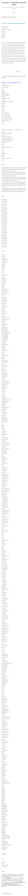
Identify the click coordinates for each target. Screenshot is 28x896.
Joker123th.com (17, 44)
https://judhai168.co (5, 93)
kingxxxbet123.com (5, 443)
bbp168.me (4, 320)
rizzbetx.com (4, 595)
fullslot (3, 148)
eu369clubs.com (5, 376)
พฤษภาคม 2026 (4, 204)
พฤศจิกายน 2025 (5, 213)
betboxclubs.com (5, 324)
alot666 (3, 308)
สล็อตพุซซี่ (3, 803)
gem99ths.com (4, 398)
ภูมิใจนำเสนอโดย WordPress (7, 893)
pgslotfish (3, 557)
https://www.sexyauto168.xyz (7, 101)
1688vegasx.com (5, 262)
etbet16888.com (5, 372)
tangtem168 (4, 671)
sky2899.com (4, 639)
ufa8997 (3, 691)
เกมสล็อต (3, 828)
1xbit (3, 273)
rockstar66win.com (5, 598)
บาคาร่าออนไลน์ (20, 50)
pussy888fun (4, 581)
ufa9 (2, 693)
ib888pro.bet (4, 417)
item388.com (4, 421)
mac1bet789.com (5, 477)
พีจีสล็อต (3, 772)
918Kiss (11, 42)
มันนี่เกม (3, 776)
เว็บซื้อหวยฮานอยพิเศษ (6, 836)
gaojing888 (4, 396)
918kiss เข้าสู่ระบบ (5, 290)
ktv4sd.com (4, 447)
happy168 (3, 406)
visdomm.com (4, 721)
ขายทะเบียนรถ (4, 746)
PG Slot (10, 45)
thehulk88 (3, 677)
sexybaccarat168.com (13, 48)
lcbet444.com (4, 450)
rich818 (3, 590)
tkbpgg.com (4, 683)
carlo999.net (4, 349)
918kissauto (4, 292)
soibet (3, 652)
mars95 (3, 486)
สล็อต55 (3, 787)
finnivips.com (4, 385)
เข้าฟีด (3, 863)
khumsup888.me (5, 437)
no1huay (21, 44)
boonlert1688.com (5, 344)
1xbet (3, 270)
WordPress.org (4, 866)
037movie (3, 254)
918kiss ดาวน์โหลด (5, 289)
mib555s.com (4, 494)
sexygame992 (4, 627)
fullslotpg (3, 391)
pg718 (3, 532)
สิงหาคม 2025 (4, 218)
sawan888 (3, 612)
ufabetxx (3, 696)
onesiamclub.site (5, 521)
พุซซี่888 (3, 773)
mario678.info (4, 485)
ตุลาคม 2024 (4, 234)
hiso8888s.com (4, 412)
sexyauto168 (4, 623)
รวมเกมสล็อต (4, 780)
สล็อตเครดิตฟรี (4, 806)
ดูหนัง (3, 152)
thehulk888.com (5, 679)
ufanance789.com (5, 705)
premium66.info (5, 565)
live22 (3, 150)
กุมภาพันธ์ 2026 (4, 208)
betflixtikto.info (5, 327)
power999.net (4, 563)
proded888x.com (5, 568)
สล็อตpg (3, 800)
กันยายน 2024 (4, 235)
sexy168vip (4, 622)
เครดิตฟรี (3, 830)
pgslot (3, 122)
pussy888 (3, 100)
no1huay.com (4, 45)
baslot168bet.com (5, 319)
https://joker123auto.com (7, 136)
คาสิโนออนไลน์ (10, 50)
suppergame (4, 668)
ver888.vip (4, 720)
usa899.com (4, 713)
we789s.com (4, 726)
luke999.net (4, 470)
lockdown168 (4, 459)
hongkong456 (4, 414)
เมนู (14, 12)
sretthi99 (3, 658)
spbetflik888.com (5, 653)
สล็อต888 (3, 96)
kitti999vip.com (4, 445)
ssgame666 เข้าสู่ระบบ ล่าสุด (7, 663)
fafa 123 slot (4, 377)
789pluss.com (4, 281)
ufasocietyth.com (5, 709)
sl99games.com (4, 641)
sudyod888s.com (5, 664)
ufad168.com (4, 698)
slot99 (3, 88)
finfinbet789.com (5, 384)
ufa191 (3, 688)
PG (7, 45)
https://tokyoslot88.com (6, 117)
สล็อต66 (3, 789)
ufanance (3, 704)
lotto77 (3, 466)
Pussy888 (23, 47)
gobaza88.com (4, 402)
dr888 (3, 368)
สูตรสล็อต (3, 817)
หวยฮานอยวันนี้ (4, 825)
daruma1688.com (5, 361)
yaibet (3, 739)
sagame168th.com (5, 48)
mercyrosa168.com (5, 491)
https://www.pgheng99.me (7, 147)
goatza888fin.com (5, 401)
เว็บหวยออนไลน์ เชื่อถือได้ (6, 844)
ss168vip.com (4, 660)
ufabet (3, 694)
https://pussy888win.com (6, 141)
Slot (18, 48)
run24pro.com (4, 604)
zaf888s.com (4, 743)
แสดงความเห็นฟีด (5, 865)
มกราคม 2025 (4, 229)
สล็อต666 (3, 791)
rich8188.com (4, 592)
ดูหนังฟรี (3, 155)
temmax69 (4, 674)
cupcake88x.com (5, 360)
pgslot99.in (23, 45)
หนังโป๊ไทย (4, 106)
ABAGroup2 (17, 42)
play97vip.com (4, 560)
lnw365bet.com (4, 458)
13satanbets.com (5, 259)
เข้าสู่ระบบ (3, 862)
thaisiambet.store (5, 675)
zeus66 (3, 745)
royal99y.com (4, 601)
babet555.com (4, 313)
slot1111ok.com (5, 645)
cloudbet (3, 357)
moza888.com (4, 502)
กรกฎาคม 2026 (4, 200)
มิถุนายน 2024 (4, 240)
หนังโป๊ (3, 821)
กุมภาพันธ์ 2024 (4, 246)
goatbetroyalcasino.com (6, 399)
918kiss (3, 131)
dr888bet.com (4, 369)
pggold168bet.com (5, 540)
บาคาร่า (15, 50)
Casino (24, 42)
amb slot (3, 309)
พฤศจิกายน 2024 (5, 232)
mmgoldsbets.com (5, 497)
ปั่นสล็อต (3, 767)
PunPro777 (13, 47)
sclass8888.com (4, 619)
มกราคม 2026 (4, 210)
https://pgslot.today (5, 98)
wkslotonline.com (5, 732)
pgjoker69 (3, 544)
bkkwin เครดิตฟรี (5, 335)
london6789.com (5, 462)
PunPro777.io (18, 47)
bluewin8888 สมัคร (5, 875)
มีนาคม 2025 (4, 226)
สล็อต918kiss (4, 795)
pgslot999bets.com (5, 556)
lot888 (3, 464)
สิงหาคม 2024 (4, 237)
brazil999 (3, 346)
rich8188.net (4, 593)
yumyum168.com (5, 742)
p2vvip (3, 524)
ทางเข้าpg (3, 759)
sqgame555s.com (5, 656)
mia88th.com (4, 492)
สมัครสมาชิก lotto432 (6, 783)
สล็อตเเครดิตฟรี (4, 811)
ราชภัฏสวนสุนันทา (5, 781)
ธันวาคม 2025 (4, 212)
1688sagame (4, 260)
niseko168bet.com (5, 511)
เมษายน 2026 (4, 205)
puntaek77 (4, 578)
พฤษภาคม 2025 (4, 223)
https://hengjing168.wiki (6, 85)
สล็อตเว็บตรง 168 (5, 810)
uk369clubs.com (5, 712)
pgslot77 (3, 549)
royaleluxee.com (5, 603)
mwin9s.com (4, 505)
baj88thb (3, 316)
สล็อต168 (3, 786)
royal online (4, 600)
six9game (3, 634)
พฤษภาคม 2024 (4, 242)
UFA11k (3, 686)
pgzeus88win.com (5, 559)
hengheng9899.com (5, 407)
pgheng (3, 541)
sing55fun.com (4, 633)
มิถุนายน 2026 (4, 202)
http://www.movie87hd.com (7, 137)
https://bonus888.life (6, 95)
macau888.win (4, 480)
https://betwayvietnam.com (7, 118)
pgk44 (3, 546)
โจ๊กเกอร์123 (4, 84)
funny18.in (4, 44)
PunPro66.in (8, 47)
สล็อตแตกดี (4, 813)
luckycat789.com (5, 467)
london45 (3, 461)
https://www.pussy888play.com (8, 139)
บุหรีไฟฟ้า (3, 765)
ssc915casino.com (5, 661)
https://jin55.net (5, 87)
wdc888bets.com (5, 724)
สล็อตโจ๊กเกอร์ (4, 814)
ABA (13, 42)
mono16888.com (5, 499)
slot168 (3, 647)
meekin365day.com (5, 488)
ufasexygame (4, 707)
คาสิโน (5, 50)
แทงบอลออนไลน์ (5, 847)
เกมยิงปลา (15, 51)
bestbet (3, 322)
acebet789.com (4, 300)
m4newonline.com (5, 473)
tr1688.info (4, 685)
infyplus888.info (5, 420)
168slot (3, 264)
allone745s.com (5, 306)
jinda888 (3, 428)
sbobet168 (4, 614)
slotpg (3, 104)
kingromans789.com (5, 442)
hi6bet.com (4, 410)
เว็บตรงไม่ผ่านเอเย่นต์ (5, 838)
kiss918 (3, 111)
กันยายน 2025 (4, 216)
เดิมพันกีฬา (4, 832)
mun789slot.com (5, 503)
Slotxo (3, 50)
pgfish (3, 538)
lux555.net (4, 472)
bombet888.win (5, 339)
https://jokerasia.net (5, 120)
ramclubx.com (4, 585)
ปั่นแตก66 (3, 769)
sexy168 (3, 620)
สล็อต (6, 51)
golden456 (4, 404)
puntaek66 (4, 576)
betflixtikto (4, 325)
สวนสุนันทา (4, 816)
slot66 (3, 90)
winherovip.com (5, 731)
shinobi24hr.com (5, 631)
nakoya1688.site (5, 507)
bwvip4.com (4, 347)
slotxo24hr (4, 103)
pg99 (2, 535)
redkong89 (4, 587)
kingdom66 (4, 440)
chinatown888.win (5, 355)
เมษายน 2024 (4, 243)
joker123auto (4, 431)
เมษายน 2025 (4, 224)
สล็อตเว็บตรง (4, 92)
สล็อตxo (3, 802)
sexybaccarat (4, 142)
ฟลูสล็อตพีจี (4, 775)
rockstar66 (4, 597)
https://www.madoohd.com (7, 133)
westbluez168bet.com (6, 729)
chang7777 (4, 354)
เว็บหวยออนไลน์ (5, 843)
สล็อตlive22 (4, 798)
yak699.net (4, 740)
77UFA (3, 276)
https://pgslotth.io (5, 112)
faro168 (3, 156)
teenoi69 (3, 672)
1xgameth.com (4, 275)
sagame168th (4, 609)
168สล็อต (3, 265)
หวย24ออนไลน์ (4, 822)
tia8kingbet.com (5, 680)
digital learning (4, 365)
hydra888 (3, 415)
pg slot (3, 144)
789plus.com (4, 278)
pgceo (3, 537)
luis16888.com (4, 469)
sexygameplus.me (5, 628)
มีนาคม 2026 (4, 207)
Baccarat (21, 42)
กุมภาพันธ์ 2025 (4, 227)
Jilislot (8, 44)
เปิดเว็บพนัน (4, 833)
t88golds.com (4, 669)
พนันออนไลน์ (4, 61)
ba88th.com (4, 311)
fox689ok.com (4, 387)
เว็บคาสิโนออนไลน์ (5, 835)
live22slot (3, 456)
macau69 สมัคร (4, 478)
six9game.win (4, 636)
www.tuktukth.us (5, 735)
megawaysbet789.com (6, 489)
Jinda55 (22, 875)
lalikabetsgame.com (5, 448)
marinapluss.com (5, 481)
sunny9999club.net (5, 666)
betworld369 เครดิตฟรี (20, 874)
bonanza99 (4, 341)
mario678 (3, 483)
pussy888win (4, 584)
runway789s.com (5, 606)
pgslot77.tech (17, 45)
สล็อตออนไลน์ (10, 51)
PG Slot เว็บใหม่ (4, 530)
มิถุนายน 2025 (4, 221)
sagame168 (4, 608)
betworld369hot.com (6, 331)
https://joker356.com (6, 114)
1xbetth (3, 107)
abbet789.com (4, 298)
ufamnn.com (4, 702)
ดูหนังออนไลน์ (4, 153)
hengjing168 (4, 409)
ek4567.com (4, 371)
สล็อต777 (3, 792)
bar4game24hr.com (5, 317)
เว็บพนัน (18, 51)
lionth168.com (4, 451)
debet (3, 363)
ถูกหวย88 (3, 754)
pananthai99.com (5, 526)
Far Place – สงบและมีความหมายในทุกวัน (14, 4)
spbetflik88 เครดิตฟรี (5, 880)
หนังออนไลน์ (4, 819)
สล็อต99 (3, 797)
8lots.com (3, 283)
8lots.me (3, 286)
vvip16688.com (4, 723)
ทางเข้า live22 (4, 756)
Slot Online (22, 48)
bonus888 (3, 343)
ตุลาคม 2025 (4, 215)
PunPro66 (3, 47)
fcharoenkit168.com (5, 380)
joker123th (4, 432)
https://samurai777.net (6, 115)
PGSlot (13, 45)
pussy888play (4, 582)
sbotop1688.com (5, 615)
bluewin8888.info (5, 336)
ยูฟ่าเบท (3, 778)
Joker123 (11, 44)
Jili (6, 44)
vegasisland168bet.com (6, 716)
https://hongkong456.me (6, 158)
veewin (3, 715)
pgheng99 (3, 543)
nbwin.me (3, 508)
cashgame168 (4, 350)
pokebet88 (4, 562)
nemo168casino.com (6, 510)
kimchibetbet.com (5, 439)
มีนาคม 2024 (4, 245)
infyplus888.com (5, 418)
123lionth (3, 256)
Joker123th (10, 55)
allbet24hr (3, 305)
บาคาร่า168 (4, 762)
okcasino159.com (5, 518)
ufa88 (3, 690)
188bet (3, 267)
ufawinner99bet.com (6, 710)
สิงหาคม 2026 (4, 199)
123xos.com (4, 257)
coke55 (3, 358)
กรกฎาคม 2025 (4, 219)
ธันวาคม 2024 (4, 230)
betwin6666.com (5, 330)
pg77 (2, 533)
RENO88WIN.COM (5, 589)
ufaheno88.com (5, 699)
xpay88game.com (5, 737)
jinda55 (3, 426)
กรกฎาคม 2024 (4, 238)
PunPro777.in (23, 56)
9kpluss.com (4, 294)
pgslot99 (3, 552)
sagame (3, 134)
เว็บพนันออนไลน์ (5, 841)
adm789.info (4, 301)
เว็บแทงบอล (4, 846)
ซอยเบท (3, 751)
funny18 (3, 109)
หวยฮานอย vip (4, 824)
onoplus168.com (5, 522)
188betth (3, 268)
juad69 (3, 436)
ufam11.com (4, 701)
